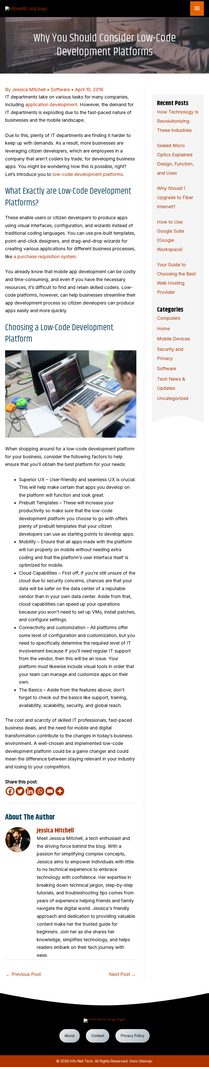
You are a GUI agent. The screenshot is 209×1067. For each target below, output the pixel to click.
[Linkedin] (29, 791)
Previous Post (23, 974)
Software (60, 89)
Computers (168, 318)
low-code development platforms (88, 174)
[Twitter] (20, 791)
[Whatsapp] (39, 791)
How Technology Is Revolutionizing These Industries (177, 121)
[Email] (49, 791)
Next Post (122, 974)
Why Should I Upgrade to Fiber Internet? (175, 197)
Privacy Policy (133, 1035)
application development (51, 104)
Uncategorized (172, 398)
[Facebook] (10, 791)
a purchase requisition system (45, 256)
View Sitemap (140, 1061)
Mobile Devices (173, 338)
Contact (97, 1035)
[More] (59, 791)
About (69, 1035)
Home (163, 328)
